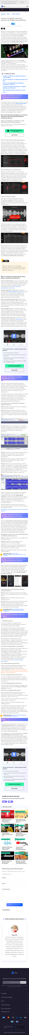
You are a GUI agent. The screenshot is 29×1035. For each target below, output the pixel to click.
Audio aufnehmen (16, 14)
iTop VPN (3, 6)
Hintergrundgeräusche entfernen (16, 291)
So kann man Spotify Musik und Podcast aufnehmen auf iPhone (13, 84)
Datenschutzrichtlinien (8, 1026)
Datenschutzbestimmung (10, 3)
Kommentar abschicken (14, 904)
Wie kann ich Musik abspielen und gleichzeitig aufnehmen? (14, 716)
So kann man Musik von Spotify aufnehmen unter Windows (14, 77)
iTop (14, 972)
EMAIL (4, 883)
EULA (5, 1027)
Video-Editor (19, 319)
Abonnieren (23, 982)
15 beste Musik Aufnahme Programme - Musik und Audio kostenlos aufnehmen (13, 610)
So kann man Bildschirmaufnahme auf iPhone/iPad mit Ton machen (14, 554)
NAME (4, 877)
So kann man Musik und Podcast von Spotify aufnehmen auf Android (14, 87)
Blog (8, 14)
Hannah (3, 26)
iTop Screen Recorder (2, 9)
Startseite (3, 14)
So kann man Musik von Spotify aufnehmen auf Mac (15, 80)
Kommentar (6, 889)
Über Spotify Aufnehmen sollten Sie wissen (14, 90)
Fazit (4, 92)
